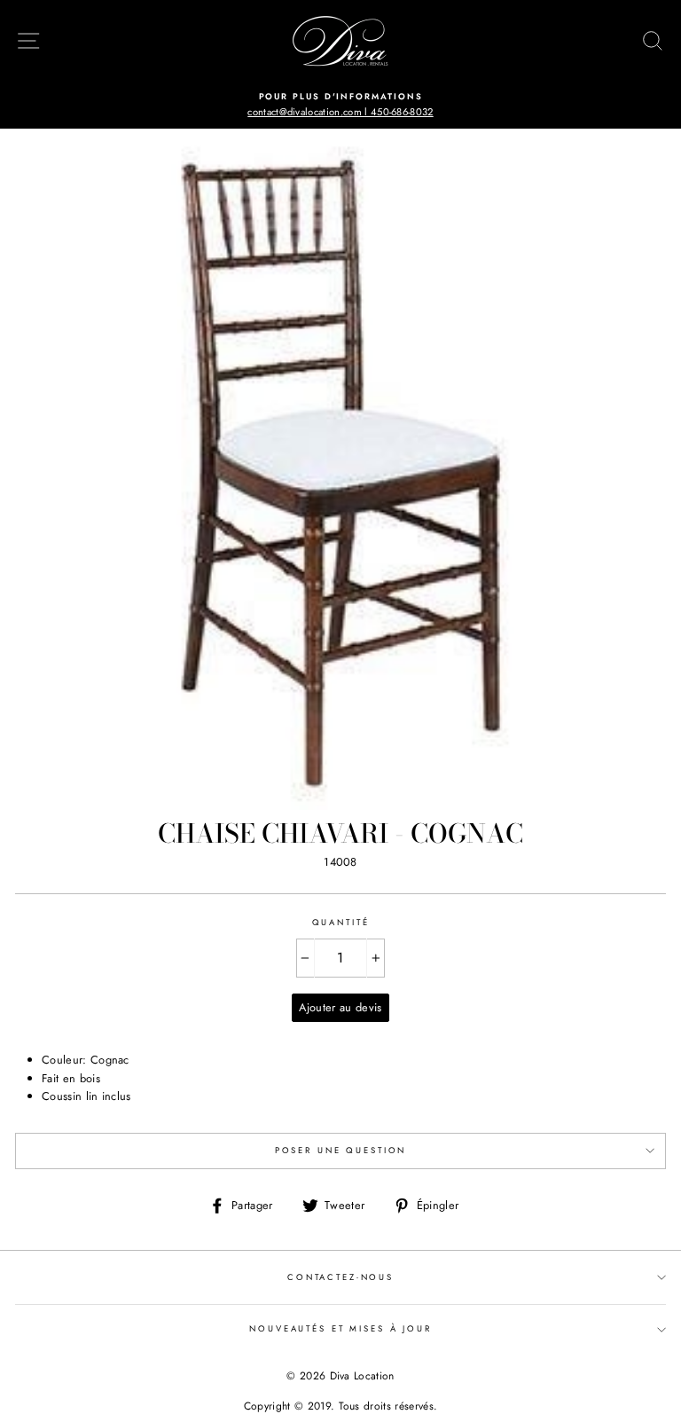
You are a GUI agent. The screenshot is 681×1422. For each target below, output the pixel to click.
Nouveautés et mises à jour (340, 1329)
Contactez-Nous (340, 1277)
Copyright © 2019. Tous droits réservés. (340, 1406)
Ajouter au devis (340, 1007)
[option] (340, 105)
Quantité (341, 922)
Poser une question (341, 1150)
